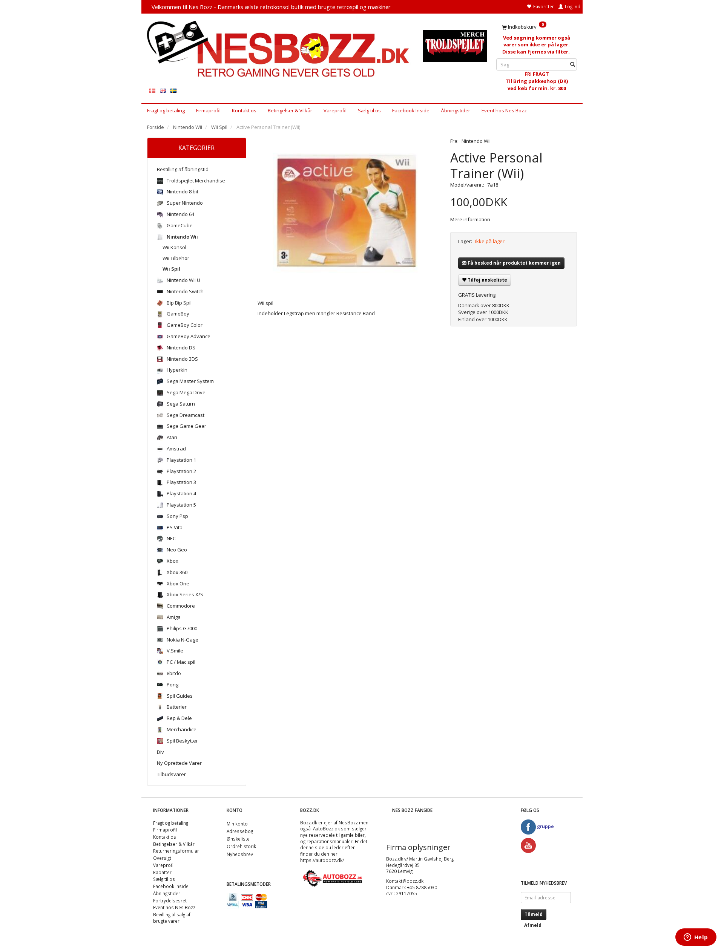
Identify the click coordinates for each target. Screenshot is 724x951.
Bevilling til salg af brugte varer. (171, 917)
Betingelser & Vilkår (290, 110)
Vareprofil (335, 110)
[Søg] (572, 64)
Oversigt (162, 858)
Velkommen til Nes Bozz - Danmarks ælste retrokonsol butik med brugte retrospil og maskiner (271, 7)
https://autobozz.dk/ (322, 860)
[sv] (173, 90)
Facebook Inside (410, 110)
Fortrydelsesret (170, 900)
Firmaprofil (208, 110)
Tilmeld (534, 914)
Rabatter (162, 872)
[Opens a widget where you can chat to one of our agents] (695, 937)
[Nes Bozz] (279, 49)
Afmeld (532, 925)
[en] (163, 90)
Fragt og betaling (166, 110)
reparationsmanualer (330, 841)
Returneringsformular (176, 851)
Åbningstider (455, 110)
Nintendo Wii (476, 141)
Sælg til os (369, 110)
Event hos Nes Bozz (504, 110)
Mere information (470, 219)
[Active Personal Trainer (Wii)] (348, 213)
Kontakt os (244, 110)
